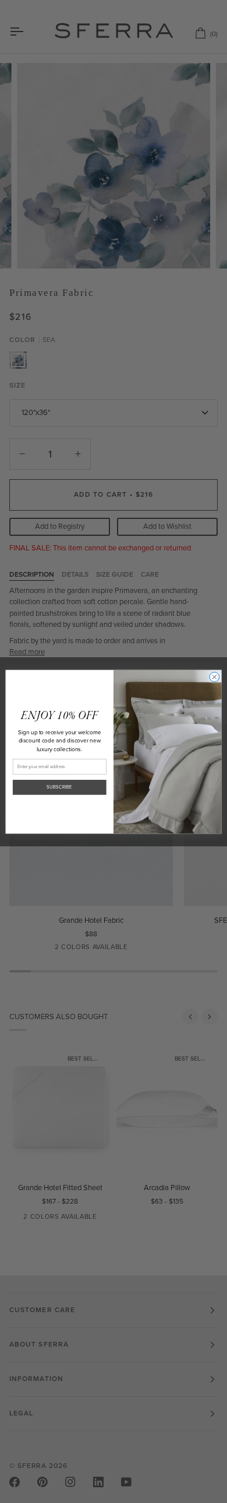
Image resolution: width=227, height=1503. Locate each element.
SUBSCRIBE (59, 787)
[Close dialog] (214, 677)
